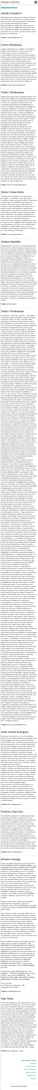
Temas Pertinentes (30, 1069)
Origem (33, 1078)
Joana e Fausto (10, 2)
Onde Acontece (31, 1072)
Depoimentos (31, 1075)
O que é (33, 1063)
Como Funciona (30, 1066)
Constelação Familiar (29, 1060)
